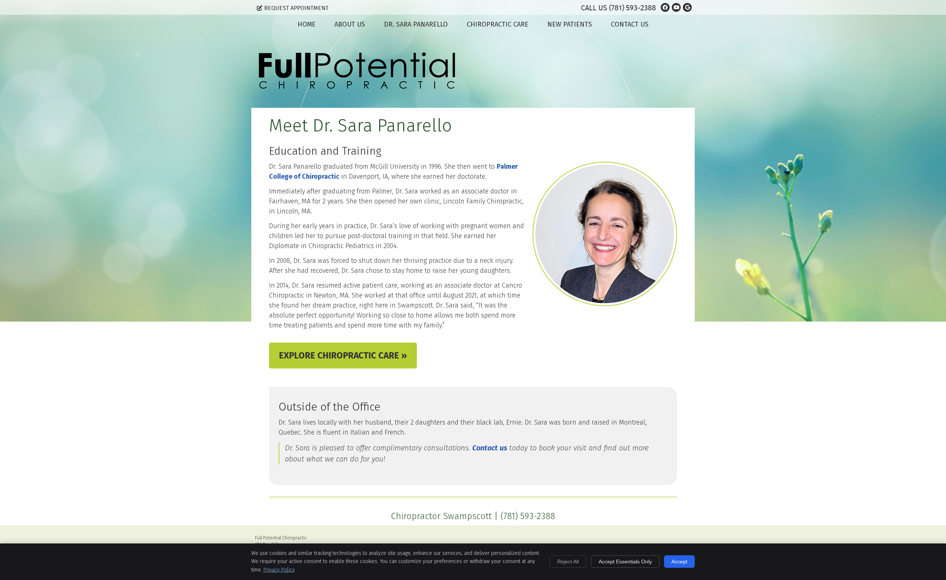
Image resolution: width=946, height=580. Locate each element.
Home (306, 24)
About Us (349, 24)
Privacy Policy (279, 570)
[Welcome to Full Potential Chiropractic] (357, 86)
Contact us (489, 447)
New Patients (569, 24)
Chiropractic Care (497, 24)
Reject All (568, 561)
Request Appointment (296, 8)
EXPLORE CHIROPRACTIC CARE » (343, 355)
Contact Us (630, 24)
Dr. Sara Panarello (416, 24)
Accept (679, 561)
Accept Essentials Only (625, 561)
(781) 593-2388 (632, 8)
